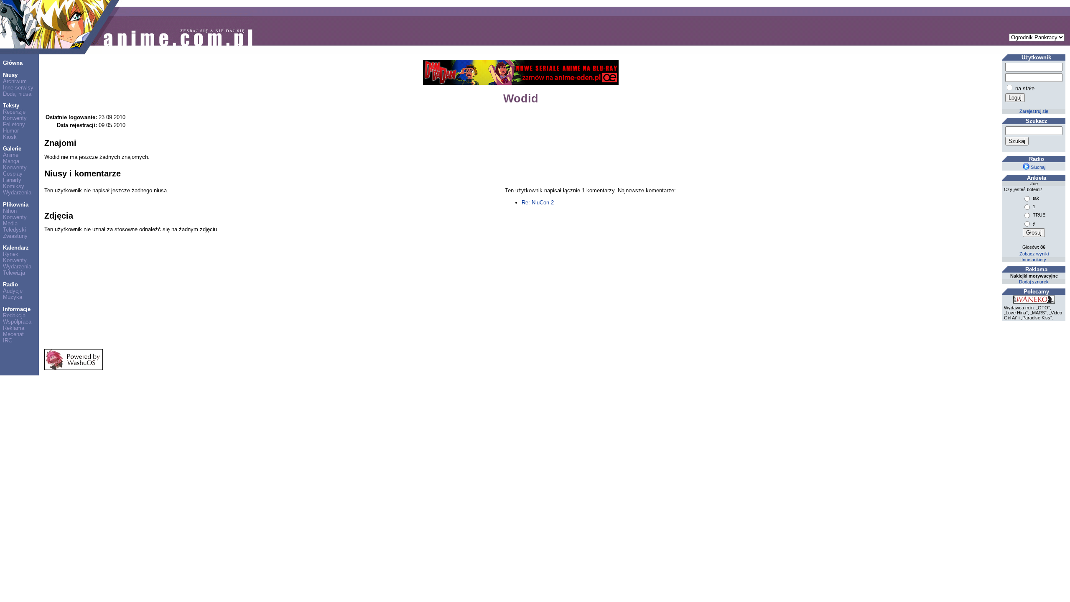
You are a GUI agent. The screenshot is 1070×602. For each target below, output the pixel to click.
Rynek (10, 254)
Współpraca (17, 322)
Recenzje (14, 112)
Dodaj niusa (17, 94)
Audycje (13, 291)
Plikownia (15, 205)
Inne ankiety (1034, 259)
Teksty (11, 105)
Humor (11, 131)
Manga (11, 161)
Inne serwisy (18, 87)
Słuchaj (1037, 167)
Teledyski (14, 230)
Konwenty (15, 118)
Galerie (12, 148)
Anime (10, 155)
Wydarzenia (17, 192)
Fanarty (12, 180)
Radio (10, 284)
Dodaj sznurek (1034, 281)
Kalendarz (16, 248)
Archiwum (15, 81)
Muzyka (12, 297)
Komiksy (13, 186)
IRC (7, 340)
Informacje (17, 309)
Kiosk (10, 137)
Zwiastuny (15, 236)
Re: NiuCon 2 (538, 202)
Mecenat (13, 334)
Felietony (14, 124)
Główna (13, 63)
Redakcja (14, 315)
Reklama (13, 328)
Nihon (10, 211)
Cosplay (13, 174)
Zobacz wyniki (1034, 253)
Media (10, 223)
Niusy (10, 75)
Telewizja (14, 273)
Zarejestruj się (1033, 111)
